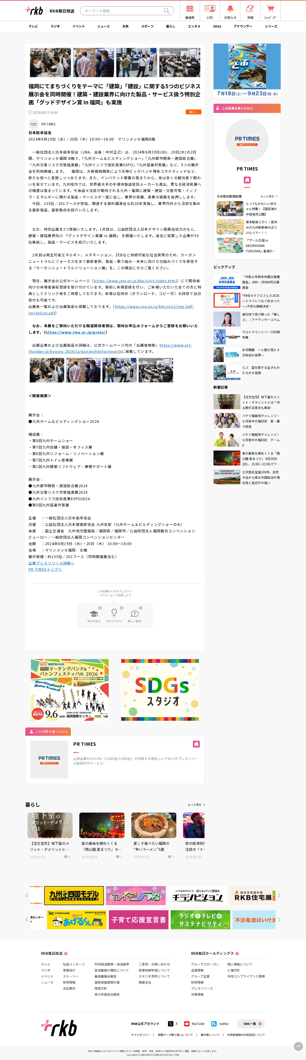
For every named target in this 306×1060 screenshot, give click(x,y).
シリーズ (271, 26)
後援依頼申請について (154, 970)
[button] (26, 895)
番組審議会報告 (105, 976)
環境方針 (101, 988)
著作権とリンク (210, 1035)
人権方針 (233, 970)
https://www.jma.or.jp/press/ (75, 332)
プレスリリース (202, 988)
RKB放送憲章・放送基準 (112, 964)
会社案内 (69, 988)
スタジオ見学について (154, 976)
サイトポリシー (140, 1035)
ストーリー (71, 976)
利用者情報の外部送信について (246, 1035)
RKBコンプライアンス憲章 (246, 976)
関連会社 (145, 982)
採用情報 (69, 982)
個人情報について (239, 964)
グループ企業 (200, 976)
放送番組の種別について (112, 970)
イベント (78, 26)
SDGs (217, 26)
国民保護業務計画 (107, 982)
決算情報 (197, 994)
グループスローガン (205, 964)
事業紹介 (69, 970)
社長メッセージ (74, 964)
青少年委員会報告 (107, 994)
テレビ (33, 26)
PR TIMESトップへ (45, 569)
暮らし (170, 26)
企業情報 (197, 970)
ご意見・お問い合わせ (154, 964)
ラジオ (55, 26)
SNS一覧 (250, 1023)
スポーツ (147, 26)
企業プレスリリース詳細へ (51, 563)
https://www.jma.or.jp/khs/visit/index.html (135, 280)
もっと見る (194, 804)
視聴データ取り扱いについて (175, 1035)
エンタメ (194, 26)
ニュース (103, 26)
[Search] (167, 11)
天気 (125, 26)
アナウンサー (243, 26)
